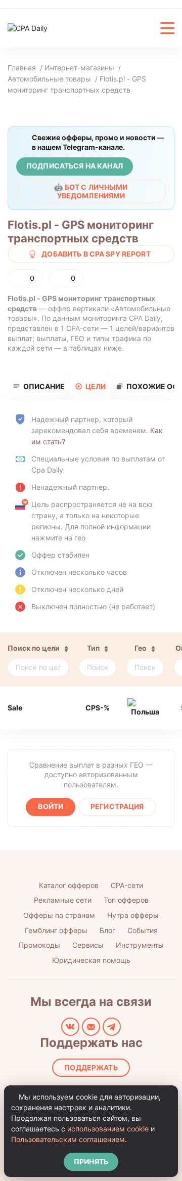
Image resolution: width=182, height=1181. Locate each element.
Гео (140, 648)
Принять (91, 1161)
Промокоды (39, 945)
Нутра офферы (133, 915)
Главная (22, 67)
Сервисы (88, 945)
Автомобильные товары (49, 78)
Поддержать (90, 1067)
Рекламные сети (63, 900)
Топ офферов (126, 900)
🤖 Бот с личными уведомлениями (90, 191)
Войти (50, 806)
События (142, 930)
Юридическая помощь (91, 960)
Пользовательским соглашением (68, 1139)
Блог (107, 930)
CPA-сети (127, 885)
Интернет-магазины (79, 67)
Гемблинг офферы (56, 930)
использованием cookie (108, 1128)
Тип (93, 648)
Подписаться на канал (74, 165)
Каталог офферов (69, 885)
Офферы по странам (59, 915)
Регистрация (117, 806)
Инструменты (140, 945)
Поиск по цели (34, 648)
